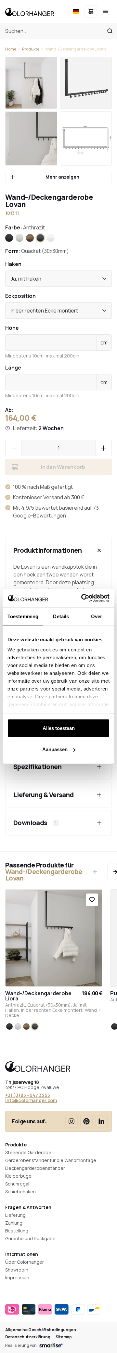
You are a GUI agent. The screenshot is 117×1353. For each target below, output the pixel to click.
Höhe (12, 327)
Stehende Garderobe (28, 1152)
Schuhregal (17, 1184)
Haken (13, 264)
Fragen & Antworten (28, 1207)
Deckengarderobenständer (35, 1168)
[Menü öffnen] (105, 11)
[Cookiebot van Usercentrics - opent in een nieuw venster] (83, 598)
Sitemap (64, 1337)
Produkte (30, 49)
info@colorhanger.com (31, 1100)
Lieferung (15, 1215)
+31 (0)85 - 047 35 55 (27, 1095)
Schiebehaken (20, 1191)
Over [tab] (96, 616)
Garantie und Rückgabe (30, 1238)
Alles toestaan (59, 728)
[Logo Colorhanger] (29, 11)
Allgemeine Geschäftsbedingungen (40, 1330)
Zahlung (13, 1223)
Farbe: (25, 227)
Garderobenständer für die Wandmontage (50, 1160)
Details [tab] (61, 616)
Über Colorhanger (24, 1262)
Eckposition (20, 295)
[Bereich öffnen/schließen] (99, 550)
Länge (13, 367)
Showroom (16, 1270)
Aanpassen (55, 749)
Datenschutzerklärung (27, 1337)
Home (10, 49)
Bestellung (16, 1231)
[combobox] (58, 278)
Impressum (17, 1277)
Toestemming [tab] (22, 616)
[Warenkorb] (90, 11)
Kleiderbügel (18, 1176)
